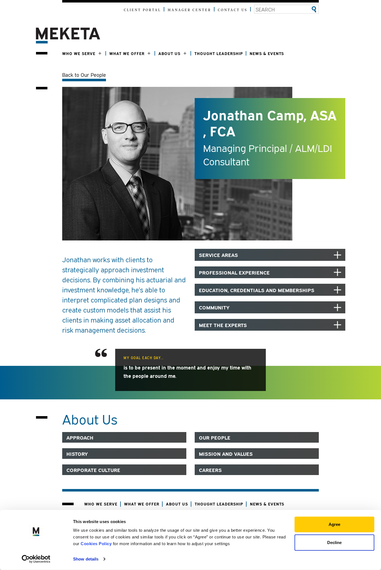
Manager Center (189, 10)
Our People (214, 437)
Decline (334, 542)
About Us (169, 53)
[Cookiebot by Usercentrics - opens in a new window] (36, 559)
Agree (334, 524)
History (77, 453)
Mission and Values (226, 453)
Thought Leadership (218, 53)
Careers (210, 469)
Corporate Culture (93, 469)
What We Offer (126, 53)
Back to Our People (84, 74)
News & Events (267, 53)
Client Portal (142, 10)
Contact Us (232, 10)
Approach (79, 437)
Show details (85, 559)
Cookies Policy (96, 543)
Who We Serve (78, 53)
